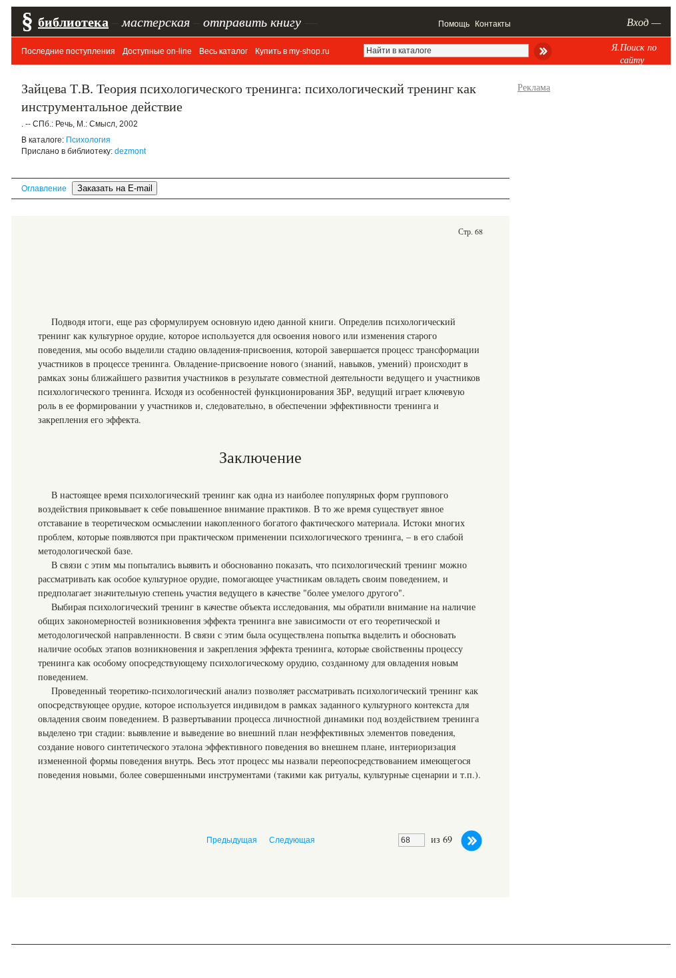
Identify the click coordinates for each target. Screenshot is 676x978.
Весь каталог (223, 51)
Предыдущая (231, 840)
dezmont (130, 151)
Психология (88, 140)
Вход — (644, 22)
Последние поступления (68, 51)
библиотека (73, 21)
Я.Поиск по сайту (634, 53)
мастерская (156, 21)
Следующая (292, 840)
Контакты (493, 24)
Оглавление (44, 188)
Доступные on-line (157, 51)
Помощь (454, 24)
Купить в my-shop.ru (292, 51)
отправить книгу (252, 21)
